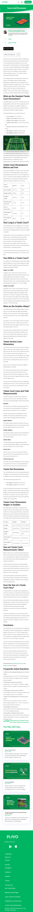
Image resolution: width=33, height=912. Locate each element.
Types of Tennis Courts (10, 750)
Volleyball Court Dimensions (13, 901)
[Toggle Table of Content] (17, 54)
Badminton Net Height (12, 892)
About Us (8, 857)
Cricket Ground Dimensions (13, 905)
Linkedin (7, 876)
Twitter (7, 880)
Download (28, 2)
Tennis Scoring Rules (9, 782)
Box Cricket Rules (10, 888)
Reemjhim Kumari (20, 31)
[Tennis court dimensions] (21, 850)
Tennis (10, 39)
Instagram (8, 868)
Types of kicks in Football (12, 897)
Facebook (8, 872)
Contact (7, 860)
